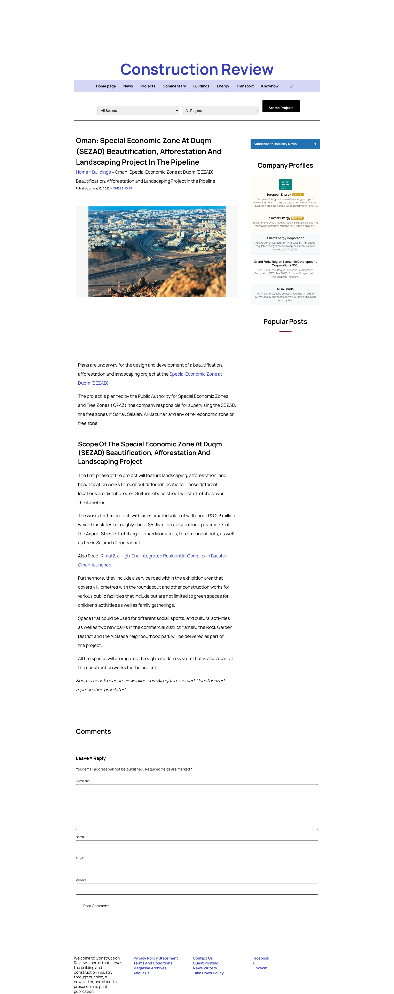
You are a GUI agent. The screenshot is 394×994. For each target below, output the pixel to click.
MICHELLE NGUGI (121, 188)
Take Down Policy (208, 972)
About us (141, 972)
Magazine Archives (149, 967)
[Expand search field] (292, 86)
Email (80, 858)
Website (81, 880)
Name (80, 837)
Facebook (260, 958)
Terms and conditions (152, 963)
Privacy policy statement (155, 958)
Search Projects (281, 108)
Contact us (203, 958)
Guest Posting (205, 963)
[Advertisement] (197, 28)
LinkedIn (259, 967)
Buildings (101, 172)
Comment (83, 781)
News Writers (205, 967)
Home (82, 172)
